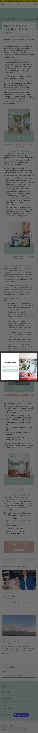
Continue (10, 370)
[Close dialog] (36, 354)
